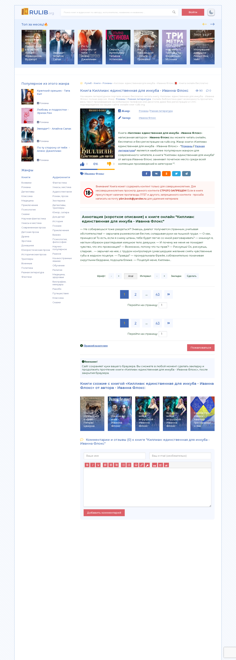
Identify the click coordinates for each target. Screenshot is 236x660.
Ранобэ (57, 288)
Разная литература (32, 272)
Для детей (59, 216)
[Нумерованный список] (128, 465)
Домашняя (27, 245)
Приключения (61, 230)
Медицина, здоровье (59, 276)
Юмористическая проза (35, 250)
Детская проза (30, 232)
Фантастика (60, 182)
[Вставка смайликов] (136, 465)
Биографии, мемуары (59, 283)
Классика (26, 196)
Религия (57, 270)
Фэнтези (26, 276)
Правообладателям (96, 345)
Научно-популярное (60, 248)
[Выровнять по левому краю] (105, 465)
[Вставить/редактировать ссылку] (141, 465)
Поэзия (57, 225)
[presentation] (204, 23)
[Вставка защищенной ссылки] (147, 465)
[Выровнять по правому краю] (116, 465)
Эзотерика (59, 200)
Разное (57, 253)
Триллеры (27, 258)
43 (157, 294)
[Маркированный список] (123, 465)
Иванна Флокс (94, 173)
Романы (26, 187)
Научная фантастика (33, 218)
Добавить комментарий (104, 512)
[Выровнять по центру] (110, 465)
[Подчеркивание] (98, 465)
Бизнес (57, 234)
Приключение (29, 205)
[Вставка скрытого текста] (166, 465)
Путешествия (61, 293)
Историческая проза (33, 254)
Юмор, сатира (61, 212)
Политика (27, 267)
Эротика (26, 241)
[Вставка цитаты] (154, 465)
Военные (26, 263)
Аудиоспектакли (62, 191)
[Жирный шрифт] (87, 465)
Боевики (26, 182)
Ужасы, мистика (62, 187)
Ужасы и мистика (31, 223)
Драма (25, 236)
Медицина (27, 200)
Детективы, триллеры (59, 206)
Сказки (25, 214)
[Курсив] (92, 465)
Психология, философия (60, 240)
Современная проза (33, 227)
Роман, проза (60, 196)
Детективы (27, 191)
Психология (28, 209)
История (58, 221)
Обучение (59, 265)
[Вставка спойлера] (160, 465)
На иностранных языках (62, 259)
